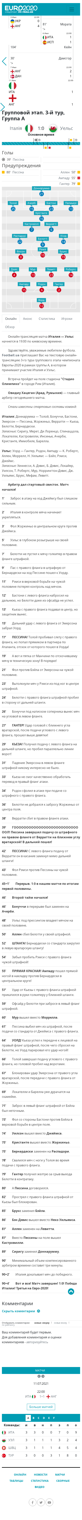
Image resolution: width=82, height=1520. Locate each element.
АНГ (54, 1396)
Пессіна (18, 159)
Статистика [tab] (47, 319)
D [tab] (44, 1418)
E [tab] (49, 1418)
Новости (40, 1474)
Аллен (65, 172)
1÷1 (42, 1396)
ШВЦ (12, 1448)
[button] (4, 61)
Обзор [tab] (10, 327)
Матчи (40, 1370)
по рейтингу (8, 1325)
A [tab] (28, 1418)
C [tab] (38, 1418)
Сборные (63, 1481)
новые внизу (60, 1323)
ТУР (11, 1455)
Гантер (64, 184)
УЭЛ (11, 1440)
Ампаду (64, 178)
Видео (39, 1487)
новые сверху (41, 1323)
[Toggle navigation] (71, 9)
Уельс (66, 128)
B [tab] (33, 1418)
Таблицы (16, 1481)
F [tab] (54, 1418)
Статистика (40, 1481)
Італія (16, 128)
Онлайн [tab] (11, 319)
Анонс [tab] (27, 319)
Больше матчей (41, 1407)
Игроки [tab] (66, 319)
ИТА (28, 1396)
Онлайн (20, 1474)
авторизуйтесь (37, 1342)
